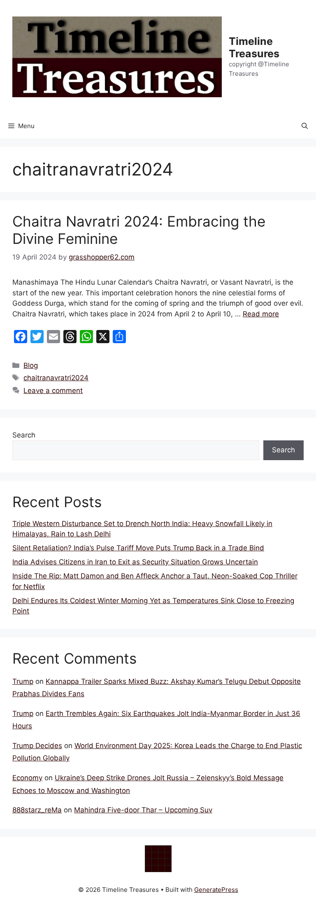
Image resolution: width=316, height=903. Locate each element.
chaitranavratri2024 (55, 378)
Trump (22, 681)
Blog (30, 365)
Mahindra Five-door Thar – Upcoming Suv (143, 810)
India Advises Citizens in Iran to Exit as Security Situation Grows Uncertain (135, 562)
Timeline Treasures (254, 47)
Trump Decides (37, 746)
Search (23, 435)
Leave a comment (53, 390)
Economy (27, 778)
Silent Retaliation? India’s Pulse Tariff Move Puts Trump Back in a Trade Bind (138, 548)
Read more (261, 314)
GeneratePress (216, 890)
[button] (304, 126)
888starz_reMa (37, 810)
